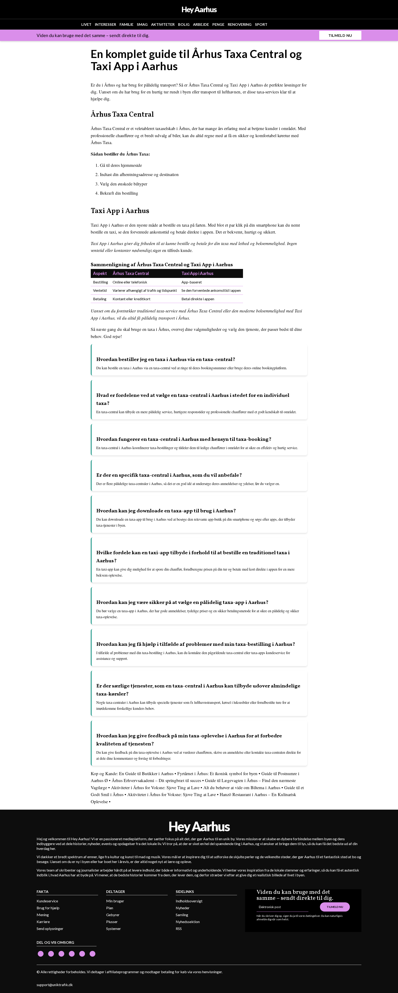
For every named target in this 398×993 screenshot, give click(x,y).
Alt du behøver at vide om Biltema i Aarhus (241, 787)
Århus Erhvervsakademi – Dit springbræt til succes (156, 780)
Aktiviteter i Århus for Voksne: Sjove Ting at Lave (155, 787)
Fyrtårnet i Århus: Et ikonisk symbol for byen (217, 773)
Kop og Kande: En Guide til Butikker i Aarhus (132, 773)
